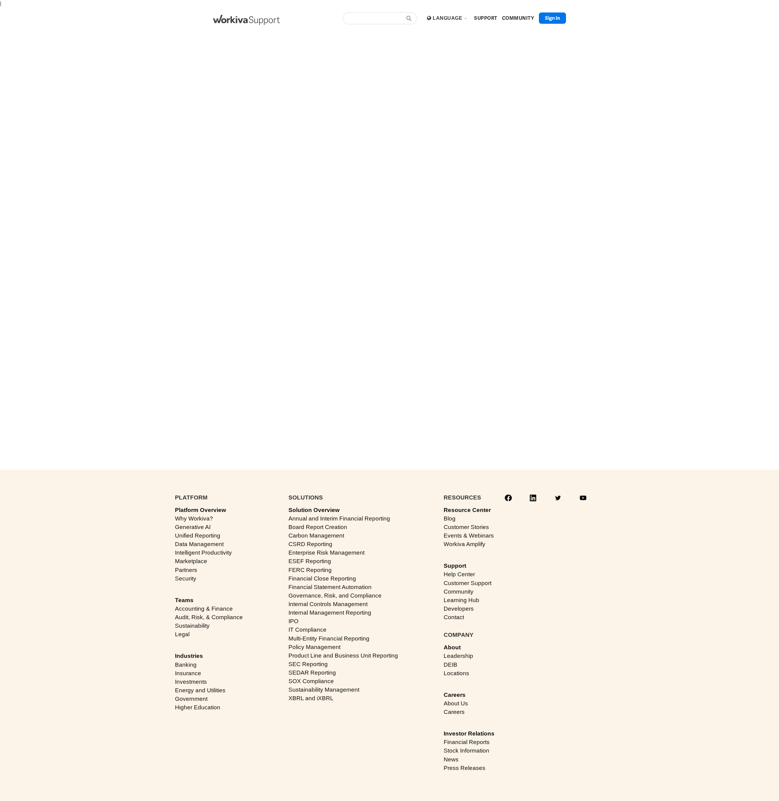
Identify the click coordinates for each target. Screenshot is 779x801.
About (452, 647)
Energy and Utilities (200, 690)
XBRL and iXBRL (311, 698)
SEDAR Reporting (312, 672)
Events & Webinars (469, 535)
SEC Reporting (308, 664)
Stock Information (466, 750)
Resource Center (467, 510)
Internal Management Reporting (329, 612)
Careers (455, 695)
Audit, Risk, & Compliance (209, 617)
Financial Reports (467, 742)
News (451, 759)
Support (455, 566)
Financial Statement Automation (330, 587)
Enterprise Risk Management (326, 552)
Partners (186, 570)
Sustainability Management (323, 689)
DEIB (450, 665)
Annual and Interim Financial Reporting (339, 518)
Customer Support (467, 583)
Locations (456, 673)
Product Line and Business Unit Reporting (343, 655)
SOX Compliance (311, 681)
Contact (454, 617)
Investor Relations (469, 733)
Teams (184, 600)
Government (191, 699)
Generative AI (193, 527)
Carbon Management (316, 535)
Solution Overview (314, 510)
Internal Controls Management (328, 604)
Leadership (458, 656)
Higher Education (197, 707)
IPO (293, 621)
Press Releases (464, 768)
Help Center (459, 574)
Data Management (199, 544)
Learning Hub (461, 600)
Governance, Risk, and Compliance (335, 595)
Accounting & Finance (204, 608)
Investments (191, 682)
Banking (186, 665)
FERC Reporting (310, 570)
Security (185, 578)
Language (448, 18)
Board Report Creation (317, 527)
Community (458, 591)
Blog (450, 518)
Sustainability (192, 626)
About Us (456, 703)
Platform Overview (200, 510)
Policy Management (314, 647)
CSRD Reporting (310, 544)
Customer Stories (466, 527)
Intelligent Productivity (203, 552)
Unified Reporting (197, 535)
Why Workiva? (194, 518)
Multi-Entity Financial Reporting (328, 638)
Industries (189, 656)
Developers (459, 608)
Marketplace (191, 561)
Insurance (188, 673)
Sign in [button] (552, 18)
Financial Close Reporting (322, 578)
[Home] (246, 20)
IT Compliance (307, 629)
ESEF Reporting (309, 561)
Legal (182, 634)
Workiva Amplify (464, 544)
